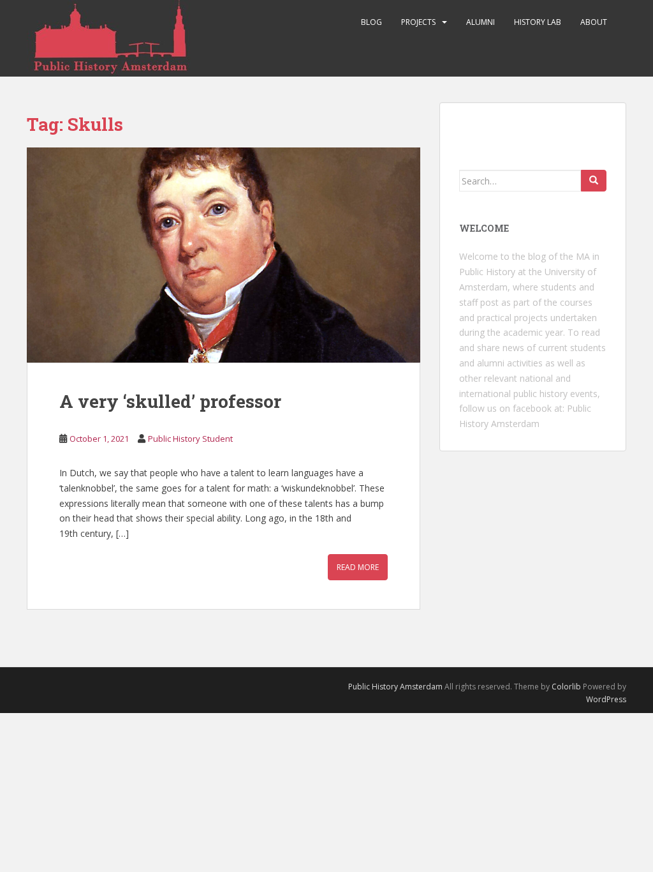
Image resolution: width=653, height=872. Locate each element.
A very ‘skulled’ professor (170, 401)
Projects (418, 22)
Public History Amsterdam (395, 686)
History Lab (537, 22)
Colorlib (566, 686)
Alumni (480, 22)
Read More (358, 567)
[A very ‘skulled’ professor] (223, 255)
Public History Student (190, 438)
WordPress (606, 699)
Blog (371, 22)
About (593, 22)
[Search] (593, 181)
